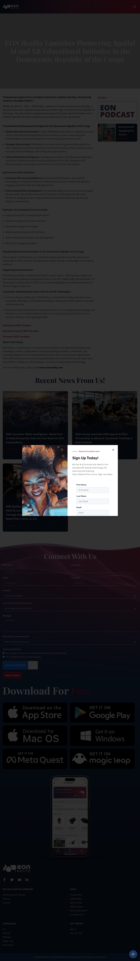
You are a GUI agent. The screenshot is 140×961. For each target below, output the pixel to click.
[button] (113, 450)
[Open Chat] (133, 954)
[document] (70, 480)
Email (78, 507)
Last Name (81, 496)
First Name (81, 485)
